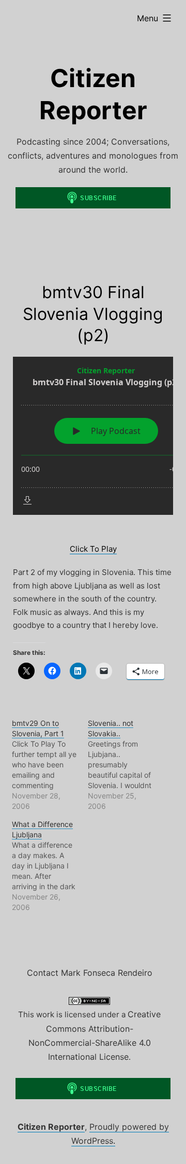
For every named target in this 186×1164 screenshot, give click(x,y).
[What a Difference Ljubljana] (50, 866)
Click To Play (93, 549)
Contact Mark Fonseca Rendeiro (89, 972)
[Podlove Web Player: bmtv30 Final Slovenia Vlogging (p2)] (93, 436)
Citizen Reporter (51, 1126)
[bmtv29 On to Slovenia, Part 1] (50, 764)
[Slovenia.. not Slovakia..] (126, 764)
